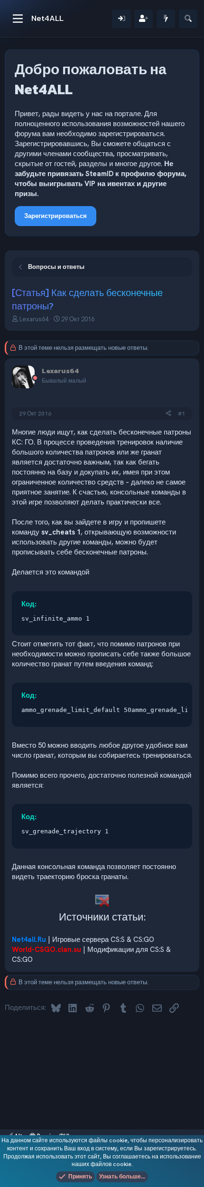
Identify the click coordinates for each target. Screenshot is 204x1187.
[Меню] (18, 18)
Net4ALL (47, 18)
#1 (181, 413)
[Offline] (35, 379)
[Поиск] (188, 19)
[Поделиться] (168, 413)
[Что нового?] (166, 19)
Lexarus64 (33, 319)
